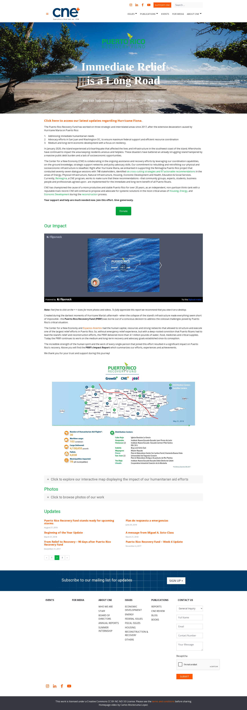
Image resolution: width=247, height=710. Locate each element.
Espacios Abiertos (92, 328)
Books (155, 619)
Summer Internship (105, 629)
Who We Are (105, 606)
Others (129, 639)
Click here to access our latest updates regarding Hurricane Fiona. (93, 121)
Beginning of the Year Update (63, 532)
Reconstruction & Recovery (136, 633)
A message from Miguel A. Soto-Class (150, 532)
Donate (123, 211)
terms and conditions (163, 701)
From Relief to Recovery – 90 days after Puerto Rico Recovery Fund (77, 543)
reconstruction (90, 194)
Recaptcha (181, 656)
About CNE (193, 13)
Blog (154, 615)
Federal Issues (134, 618)
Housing (174, 190)
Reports (156, 606)
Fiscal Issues (132, 623)
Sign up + (176, 581)
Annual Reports (108, 623)
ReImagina (61, 178)
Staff (101, 611)
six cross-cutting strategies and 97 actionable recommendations (161, 171)
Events (165, 13)
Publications (148, 13)
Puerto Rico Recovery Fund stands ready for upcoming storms (79, 522)
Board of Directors (104, 617)
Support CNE (162, 5)
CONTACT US (185, 600)
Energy (183, 190)
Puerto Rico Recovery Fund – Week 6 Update (154, 541)
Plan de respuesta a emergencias (147, 520)
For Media (178, 13)
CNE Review (158, 611)
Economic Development (56, 194)
